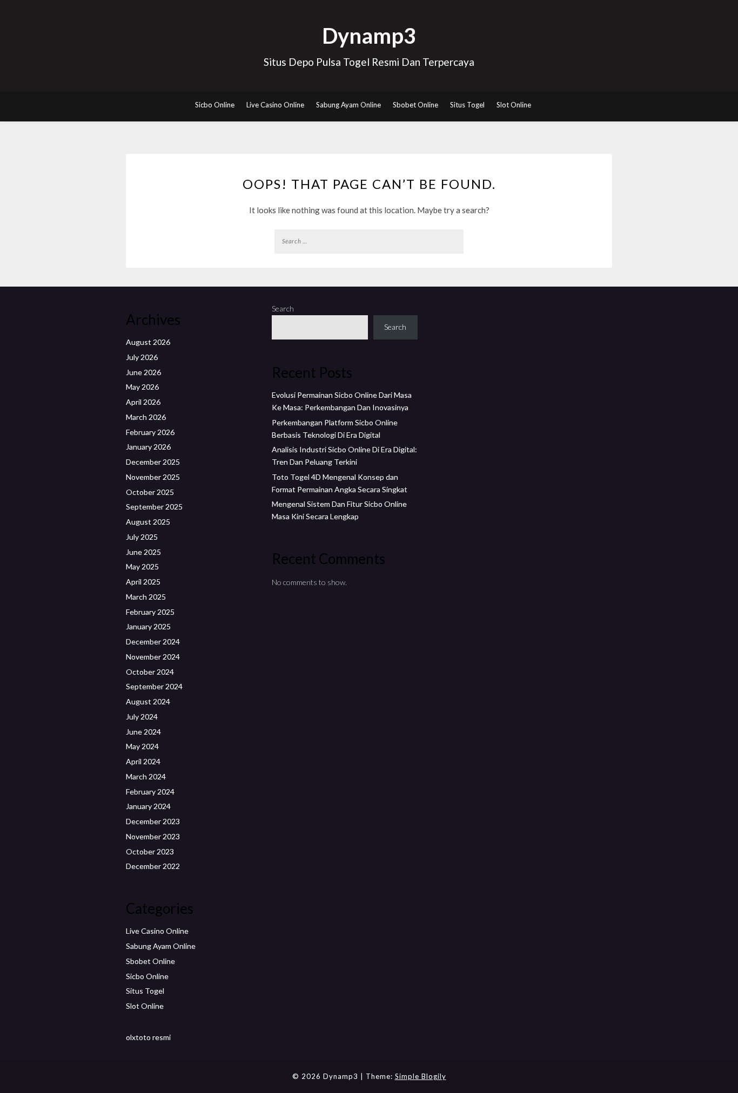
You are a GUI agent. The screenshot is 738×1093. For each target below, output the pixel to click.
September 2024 (154, 686)
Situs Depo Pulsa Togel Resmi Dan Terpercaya (369, 62)
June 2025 (143, 551)
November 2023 (153, 836)
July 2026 (142, 357)
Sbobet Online (415, 104)
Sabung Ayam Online (348, 104)
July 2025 (142, 536)
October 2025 (150, 492)
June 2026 (143, 372)
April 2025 (143, 581)
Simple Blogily (420, 1076)
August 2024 (148, 701)
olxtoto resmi (148, 1037)
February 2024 (150, 791)
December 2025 (153, 461)
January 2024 (148, 806)
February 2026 (150, 432)
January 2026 (148, 446)
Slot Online (514, 104)
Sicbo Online (214, 104)
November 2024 (153, 656)
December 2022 (153, 866)
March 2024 (146, 776)
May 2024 (142, 746)
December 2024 (153, 641)
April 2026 (143, 401)
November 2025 (153, 476)
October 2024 (150, 671)
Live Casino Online (275, 104)
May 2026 (142, 386)
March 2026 (146, 417)
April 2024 (143, 761)
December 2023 (153, 821)
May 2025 (142, 566)
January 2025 (148, 626)
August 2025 (148, 521)
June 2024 (143, 731)
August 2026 (148, 342)
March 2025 (146, 596)
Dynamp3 (369, 36)
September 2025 (154, 506)
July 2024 (142, 716)
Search (283, 308)
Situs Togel (467, 104)
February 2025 (150, 611)
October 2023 (150, 851)
